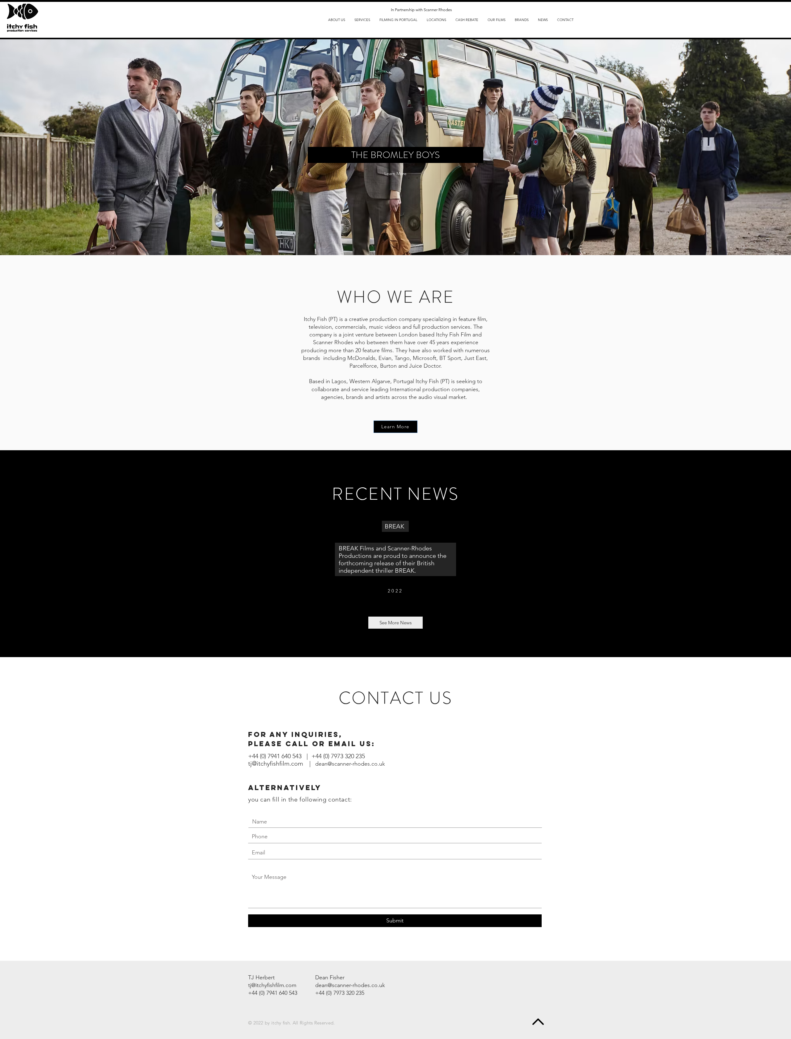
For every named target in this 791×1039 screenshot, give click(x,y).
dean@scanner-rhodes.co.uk (350, 763)
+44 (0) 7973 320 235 (338, 756)
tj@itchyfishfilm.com (272, 985)
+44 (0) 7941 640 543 (272, 993)
